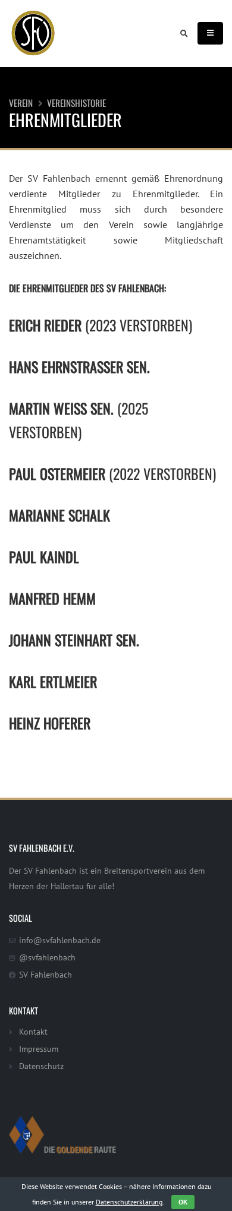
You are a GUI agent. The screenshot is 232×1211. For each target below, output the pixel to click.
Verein (21, 102)
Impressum (38, 1048)
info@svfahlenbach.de (60, 940)
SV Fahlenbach (45, 974)
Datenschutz (41, 1065)
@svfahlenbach (47, 957)
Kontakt (33, 1031)
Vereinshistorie (76, 102)
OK (182, 1201)
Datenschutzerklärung (129, 1201)
